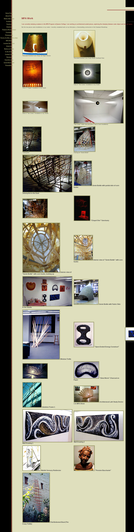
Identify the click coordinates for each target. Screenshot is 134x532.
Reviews (8, 57)
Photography (9, 35)
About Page (9, 16)
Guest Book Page (9, 62)
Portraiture (9, 32)
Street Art (9, 46)
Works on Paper (9, 49)
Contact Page (9, 54)
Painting (9, 24)
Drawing (8, 27)
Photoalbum (9, 65)
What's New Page (9, 18)
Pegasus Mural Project (9, 29)
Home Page (8, 13)
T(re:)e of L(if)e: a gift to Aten (9, 38)
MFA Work (9, 40)
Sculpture (9, 21)
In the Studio (9, 51)
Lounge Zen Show (9, 43)
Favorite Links (9, 60)
